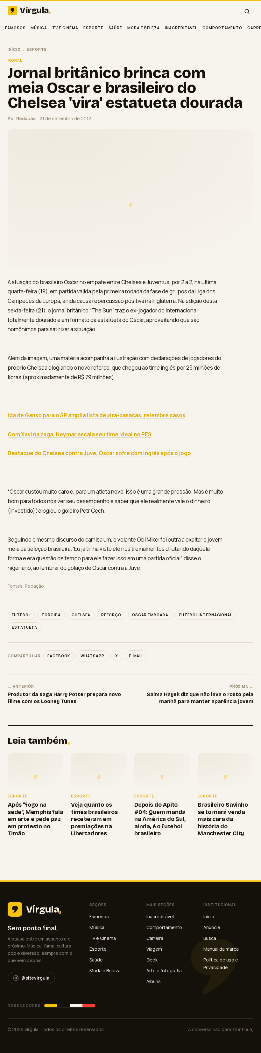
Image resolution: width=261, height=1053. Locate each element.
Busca (209, 938)
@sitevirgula (35, 978)
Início (14, 49)
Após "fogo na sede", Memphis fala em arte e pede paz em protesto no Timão (35, 819)
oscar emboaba (150, 614)
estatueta (24, 627)
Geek (152, 960)
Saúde (116, 27)
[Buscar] (247, 11)
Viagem (154, 949)
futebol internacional (205, 614)
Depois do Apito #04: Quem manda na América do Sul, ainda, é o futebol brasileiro (160, 819)
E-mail (136, 655)
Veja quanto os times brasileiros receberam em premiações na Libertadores (94, 819)
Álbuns (153, 981)
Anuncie (211, 927)
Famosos (15, 27)
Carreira (154, 938)
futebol (21, 614)
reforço (111, 614)
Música (39, 27)
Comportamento (222, 27)
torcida (50, 614)
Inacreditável (181, 27)
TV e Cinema (65, 27)
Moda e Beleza (143, 27)
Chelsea (81, 614)
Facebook (58, 655)
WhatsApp (92, 655)
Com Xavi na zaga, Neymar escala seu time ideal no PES (80, 434)
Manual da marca (221, 949)
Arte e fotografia (164, 971)
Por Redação (22, 118)
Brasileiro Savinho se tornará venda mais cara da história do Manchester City (223, 819)
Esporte (93, 27)
